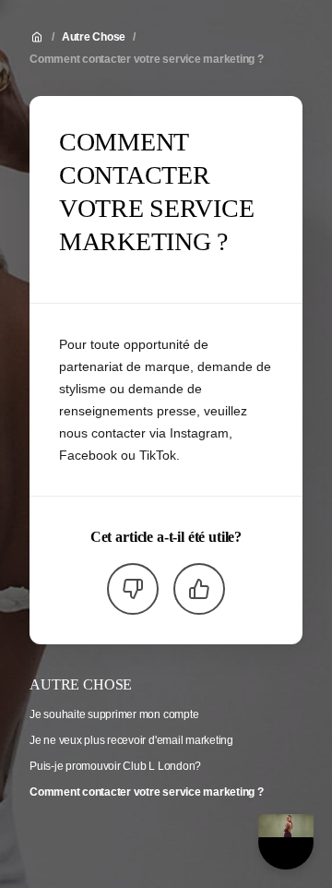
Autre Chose (93, 36)
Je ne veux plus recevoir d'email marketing (131, 740)
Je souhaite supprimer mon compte (114, 714)
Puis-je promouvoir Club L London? (115, 766)
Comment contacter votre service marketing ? (147, 59)
